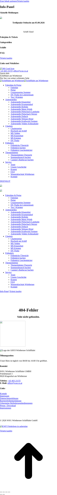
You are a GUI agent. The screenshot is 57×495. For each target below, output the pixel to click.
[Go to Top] (28, 489)
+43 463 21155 (6, 71)
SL (7, 181)
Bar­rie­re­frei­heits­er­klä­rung (10, 401)
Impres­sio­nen (5, 408)
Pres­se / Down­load (8, 405)
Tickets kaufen (23, 1)
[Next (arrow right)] (4, 494)
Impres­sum (4, 396)
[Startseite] (1, 191)
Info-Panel (4, 291)
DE (1, 181)
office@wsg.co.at (20, 71)
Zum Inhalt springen (8, 1)
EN (4, 181)
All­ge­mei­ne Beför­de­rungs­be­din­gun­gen (16, 403)
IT (9, 181)
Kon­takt (3, 393)
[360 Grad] (7, 68)
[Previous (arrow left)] (1, 494)
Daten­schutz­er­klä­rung (9, 398)
